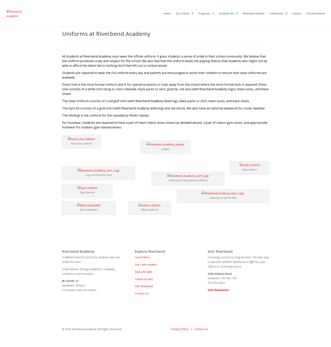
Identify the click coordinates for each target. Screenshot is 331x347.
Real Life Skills (143, 272)
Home (167, 13)
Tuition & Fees (144, 279)
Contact (297, 13)
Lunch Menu (142, 257)
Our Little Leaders (146, 264)
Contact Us (142, 293)
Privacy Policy (179, 329)
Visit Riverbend (315, 13)
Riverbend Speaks (254, 13)
